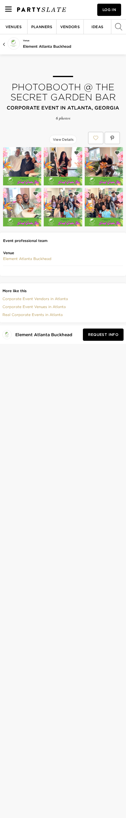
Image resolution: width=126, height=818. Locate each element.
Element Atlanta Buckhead (47, 46)
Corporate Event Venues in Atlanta (34, 306)
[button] (27, 259)
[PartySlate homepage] (41, 9)
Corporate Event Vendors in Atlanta (35, 298)
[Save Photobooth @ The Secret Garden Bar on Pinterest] (112, 138)
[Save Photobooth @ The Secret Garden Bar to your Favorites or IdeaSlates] (95, 138)
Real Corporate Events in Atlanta (32, 314)
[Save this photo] (35, 153)
